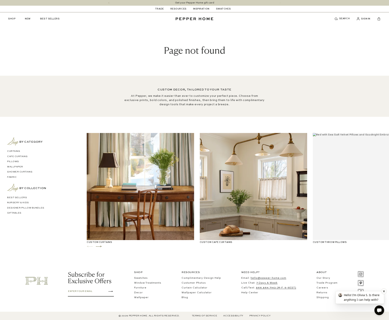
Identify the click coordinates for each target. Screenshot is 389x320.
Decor (138, 292)
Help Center (249, 292)
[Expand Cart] (377, 19)
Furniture (140, 288)
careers (322, 288)
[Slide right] (280, 2)
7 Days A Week (267, 283)
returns (321, 292)
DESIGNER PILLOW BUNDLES (25, 208)
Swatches (141, 278)
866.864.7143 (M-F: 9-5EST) (276, 288)
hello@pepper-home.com (268, 278)
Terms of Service (204, 316)
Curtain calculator (194, 288)
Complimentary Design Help (201, 278)
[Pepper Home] (194, 18)
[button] (343, 19)
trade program (327, 283)
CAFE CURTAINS (17, 156)
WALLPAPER (15, 167)
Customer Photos (194, 283)
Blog (185, 297)
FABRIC (12, 177)
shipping (322, 297)
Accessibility (233, 316)
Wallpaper (141, 297)
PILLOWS (13, 162)
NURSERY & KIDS (18, 203)
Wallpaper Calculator (197, 292)
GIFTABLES (14, 213)
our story (323, 278)
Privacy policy (260, 316)
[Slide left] (108, 2)
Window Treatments (147, 283)
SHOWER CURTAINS (19, 172)
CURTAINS (13, 151)
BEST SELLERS (17, 198)
